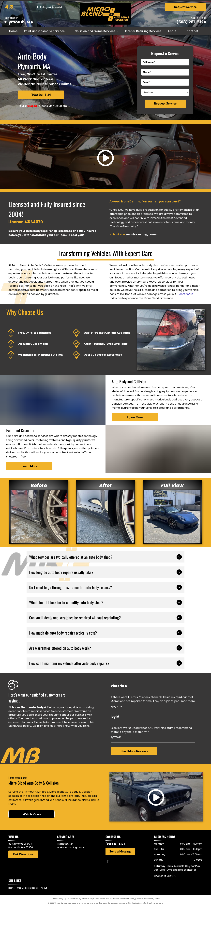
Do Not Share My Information (79, 898)
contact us (186, 294)
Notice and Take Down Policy (122, 898)
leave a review (77, 722)
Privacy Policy (57, 898)
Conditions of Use (101, 898)
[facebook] (108, 862)
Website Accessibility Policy (148, 898)
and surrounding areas (71, 847)
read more (188, 701)
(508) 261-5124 (191, 22)
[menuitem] (13, 31)
